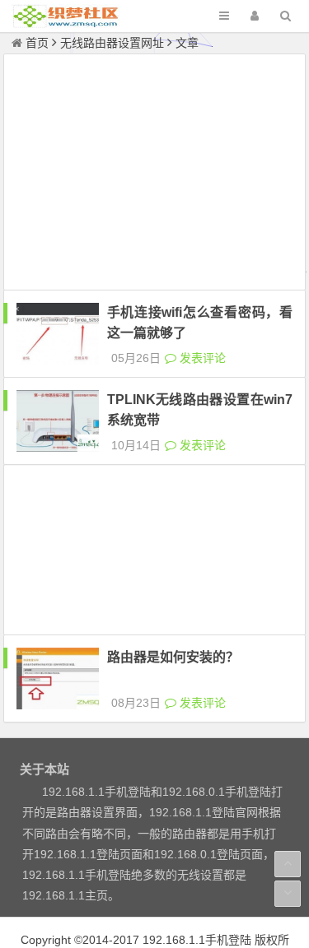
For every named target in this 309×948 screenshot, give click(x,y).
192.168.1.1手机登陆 (197, 939)
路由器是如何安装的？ (173, 657)
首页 (37, 42)
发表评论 (201, 358)
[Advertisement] (155, 174)
